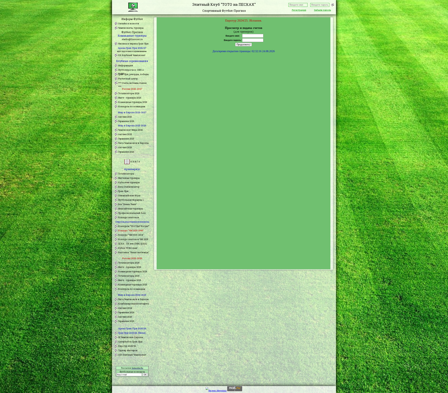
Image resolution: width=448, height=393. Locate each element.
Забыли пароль (322, 10)
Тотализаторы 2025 (128, 275)
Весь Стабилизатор (128, 186)
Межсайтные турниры (130, 208)
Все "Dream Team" (127, 204)
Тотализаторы (126, 173)
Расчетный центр (128, 78)
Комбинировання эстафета (133, 303)
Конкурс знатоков (128, 217)
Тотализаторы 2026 (128, 93)
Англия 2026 (125, 116)
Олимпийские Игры (129, 195)
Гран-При (123, 191)
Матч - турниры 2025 (129, 280)
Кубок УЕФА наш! (128, 248)
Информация (125, 65)
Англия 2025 (125, 134)
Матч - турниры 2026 (129, 97)
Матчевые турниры (129, 178)
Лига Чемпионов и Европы (133, 143)
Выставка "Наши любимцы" (133, 252)
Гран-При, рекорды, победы (133, 74)
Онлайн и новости (128, 23)
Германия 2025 (126, 138)
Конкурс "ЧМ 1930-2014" (131, 234)
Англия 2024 (125, 308)
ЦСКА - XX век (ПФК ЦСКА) (132, 243)
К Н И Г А (135, 161)
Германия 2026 (126, 121)
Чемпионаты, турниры (131, 27)
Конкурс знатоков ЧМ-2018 (133, 239)
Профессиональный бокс (132, 213)
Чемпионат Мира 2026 (130, 129)
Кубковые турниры (129, 182)
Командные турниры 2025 (132, 284)
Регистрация (299, 10)
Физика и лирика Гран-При (133, 43)
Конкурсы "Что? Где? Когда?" (133, 226)
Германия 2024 (126, 312)
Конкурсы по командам (131, 106)
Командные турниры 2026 (132, 102)
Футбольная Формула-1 (131, 199)
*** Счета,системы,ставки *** (132, 83)
